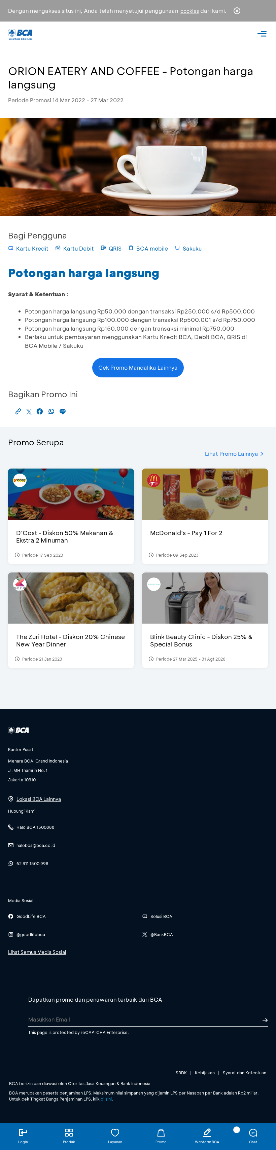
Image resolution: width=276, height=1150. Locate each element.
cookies (189, 11)
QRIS (115, 248)
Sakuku (192, 248)
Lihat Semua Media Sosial (37, 952)
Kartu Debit (78, 248)
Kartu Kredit (32, 248)
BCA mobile (152, 248)
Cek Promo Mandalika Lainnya (138, 367)
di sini (106, 1099)
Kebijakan (205, 1072)
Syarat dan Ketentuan (244, 1072)
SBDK (181, 1072)
